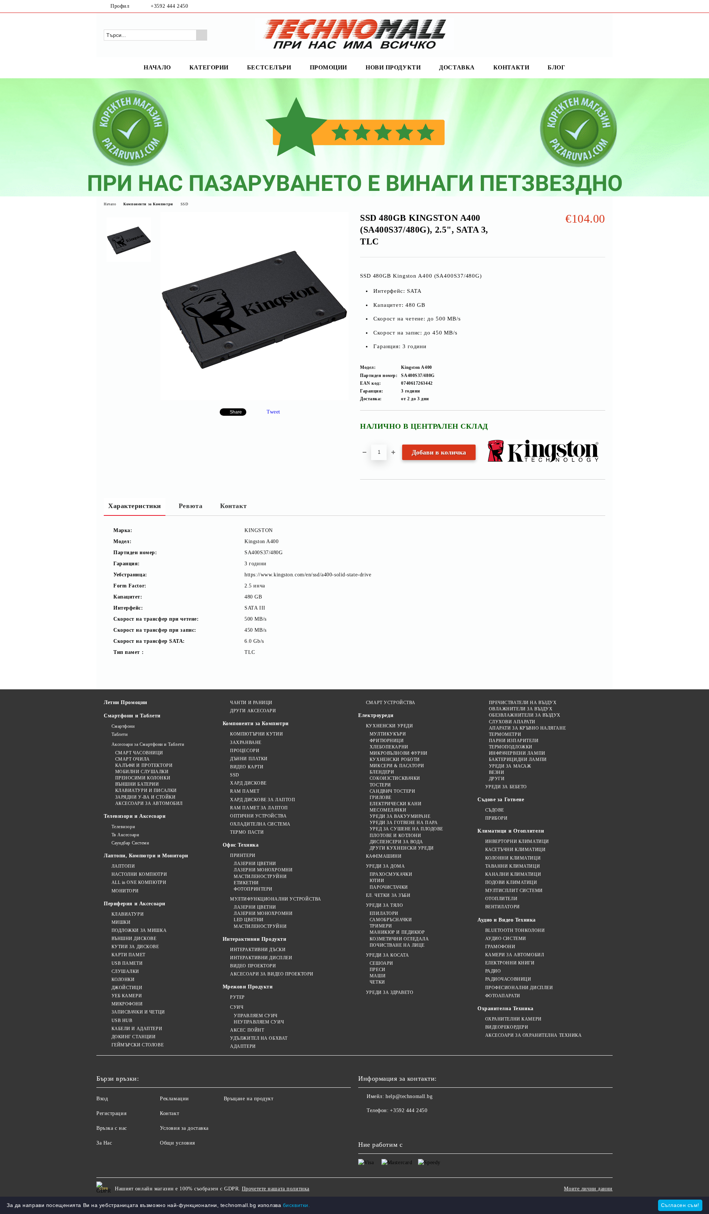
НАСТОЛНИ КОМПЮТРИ (139, 874)
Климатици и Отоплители (510, 831)
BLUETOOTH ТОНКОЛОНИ (515, 930)
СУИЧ (236, 1007)
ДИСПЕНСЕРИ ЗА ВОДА (396, 841)
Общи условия (177, 1143)
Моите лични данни (588, 1188)
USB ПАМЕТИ (127, 963)
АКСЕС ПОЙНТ (247, 1030)
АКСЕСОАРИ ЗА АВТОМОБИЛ (149, 803)
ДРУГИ (496, 778)
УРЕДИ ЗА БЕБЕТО (506, 786)
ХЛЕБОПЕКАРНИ (389, 747)
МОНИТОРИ (125, 891)
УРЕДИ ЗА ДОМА (385, 866)
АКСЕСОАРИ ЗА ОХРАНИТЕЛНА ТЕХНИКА (533, 1035)
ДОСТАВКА (457, 67)
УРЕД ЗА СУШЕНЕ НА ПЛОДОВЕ (406, 828)
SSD (184, 204)
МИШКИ (121, 922)
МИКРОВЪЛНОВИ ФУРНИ (399, 753)
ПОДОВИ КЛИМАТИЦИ (511, 882)
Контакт (233, 506)
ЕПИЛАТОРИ (384, 913)
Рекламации (174, 1098)
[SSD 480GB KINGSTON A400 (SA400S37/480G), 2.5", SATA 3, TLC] (254, 398)
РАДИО (493, 971)
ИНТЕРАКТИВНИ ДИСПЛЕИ (261, 957)
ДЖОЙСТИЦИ (127, 987)
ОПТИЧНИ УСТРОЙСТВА (258, 816)
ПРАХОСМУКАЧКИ (391, 874)
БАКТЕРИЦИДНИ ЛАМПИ (518, 759)
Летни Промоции (125, 702)
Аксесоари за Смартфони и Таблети (148, 744)
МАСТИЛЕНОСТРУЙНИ (260, 876)
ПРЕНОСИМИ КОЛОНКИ (142, 778)
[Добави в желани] (600, 429)
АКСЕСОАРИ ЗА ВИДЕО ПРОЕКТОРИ (272, 974)
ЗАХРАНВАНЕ (245, 742)
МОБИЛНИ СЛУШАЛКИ (142, 771)
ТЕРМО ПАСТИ (247, 832)
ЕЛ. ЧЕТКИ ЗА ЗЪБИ (388, 895)
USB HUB (122, 1020)
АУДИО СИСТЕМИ (505, 938)
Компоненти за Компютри (148, 204)
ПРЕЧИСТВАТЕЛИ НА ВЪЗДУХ (522, 702)
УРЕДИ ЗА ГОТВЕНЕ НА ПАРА (404, 822)
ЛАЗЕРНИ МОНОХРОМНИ (263, 869)
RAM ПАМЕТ (244, 791)
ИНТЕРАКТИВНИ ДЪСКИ (257, 949)
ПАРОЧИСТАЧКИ (389, 887)
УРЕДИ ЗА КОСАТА (387, 955)
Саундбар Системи (130, 843)
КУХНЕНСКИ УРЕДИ (389, 725)
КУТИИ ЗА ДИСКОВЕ (135, 946)
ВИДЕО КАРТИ (246, 766)
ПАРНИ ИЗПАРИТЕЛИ (514, 740)
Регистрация (111, 1113)
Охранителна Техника (505, 1008)
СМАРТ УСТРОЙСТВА (390, 702)
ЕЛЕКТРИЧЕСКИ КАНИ (395, 803)
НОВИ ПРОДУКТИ (393, 67)
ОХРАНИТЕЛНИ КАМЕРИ (513, 1019)
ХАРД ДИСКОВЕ (248, 783)
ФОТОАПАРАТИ (502, 995)
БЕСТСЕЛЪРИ (269, 67)
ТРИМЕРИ (381, 926)
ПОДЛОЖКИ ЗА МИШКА (139, 930)
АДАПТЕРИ (243, 1046)
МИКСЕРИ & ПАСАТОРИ (397, 765)
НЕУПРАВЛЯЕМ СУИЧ (259, 1022)
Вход (102, 1098)
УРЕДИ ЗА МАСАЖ (510, 766)
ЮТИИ (377, 880)
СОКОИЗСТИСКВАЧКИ (395, 778)
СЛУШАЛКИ (125, 971)
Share (236, 412)
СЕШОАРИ (381, 963)
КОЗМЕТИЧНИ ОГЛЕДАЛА (399, 939)
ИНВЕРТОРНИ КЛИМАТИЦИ (517, 841)
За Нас (104, 1143)
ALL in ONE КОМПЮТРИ (139, 882)
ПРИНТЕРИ (242, 855)
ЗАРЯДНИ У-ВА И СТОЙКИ (145, 797)
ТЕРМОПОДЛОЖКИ (510, 747)
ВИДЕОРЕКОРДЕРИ (506, 1027)
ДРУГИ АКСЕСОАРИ (253, 710)
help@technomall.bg (409, 1096)
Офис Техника (241, 845)
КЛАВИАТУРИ (128, 914)
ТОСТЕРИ (380, 785)
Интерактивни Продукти (255, 939)
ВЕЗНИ (496, 772)
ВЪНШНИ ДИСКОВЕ (134, 938)
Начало (110, 204)
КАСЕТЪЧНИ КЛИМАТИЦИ (515, 849)
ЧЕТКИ (377, 982)
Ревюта (190, 506)
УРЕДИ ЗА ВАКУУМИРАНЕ (400, 816)
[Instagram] (601, 6)
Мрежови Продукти (248, 987)
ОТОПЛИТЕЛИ (501, 898)
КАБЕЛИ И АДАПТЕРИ (137, 1028)
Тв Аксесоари (125, 834)
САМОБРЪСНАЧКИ (391, 919)
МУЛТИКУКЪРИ (388, 734)
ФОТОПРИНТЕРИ (253, 889)
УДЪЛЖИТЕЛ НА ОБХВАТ (259, 1038)
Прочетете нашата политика (275, 1188)
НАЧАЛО (157, 67)
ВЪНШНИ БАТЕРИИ (137, 784)
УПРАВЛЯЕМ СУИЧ (256, 1015)
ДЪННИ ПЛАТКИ (249, 758)
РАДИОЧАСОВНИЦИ (508, 979)
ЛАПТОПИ (123, 866)
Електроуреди (375, 715)
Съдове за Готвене (500, 799)
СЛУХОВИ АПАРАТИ (512, 721)
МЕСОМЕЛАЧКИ (388, 810)
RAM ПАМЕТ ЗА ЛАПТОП (259, 807)
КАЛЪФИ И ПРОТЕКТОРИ (143, 765)
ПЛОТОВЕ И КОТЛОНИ (395, 835)
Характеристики (134, 506)
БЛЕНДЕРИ (382, 772)
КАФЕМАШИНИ (383, 856)
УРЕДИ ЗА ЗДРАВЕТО (389, 992)
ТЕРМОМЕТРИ (505, 734)
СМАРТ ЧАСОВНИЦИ (139, 752)
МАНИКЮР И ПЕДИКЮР (397, 932)
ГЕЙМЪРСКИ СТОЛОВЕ (138, 1044)
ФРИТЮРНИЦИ (387, 740)
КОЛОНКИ (123, 979)
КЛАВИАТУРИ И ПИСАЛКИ (146, 790)
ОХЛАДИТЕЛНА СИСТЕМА (260, 824)
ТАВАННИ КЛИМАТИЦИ (512, 866)
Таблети (119, 734)
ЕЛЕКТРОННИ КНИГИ (510, 963)
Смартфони (123, 726)
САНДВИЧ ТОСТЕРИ (392, 791)
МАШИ (378, 975)
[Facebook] (590, 6)
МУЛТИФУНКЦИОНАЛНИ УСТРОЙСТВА (275, 899)
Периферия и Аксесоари (134, 903)
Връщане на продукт (249, 1098)
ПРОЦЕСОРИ (244, 750)
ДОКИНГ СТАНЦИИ (133, 1036)
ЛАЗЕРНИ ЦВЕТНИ (255, 863)
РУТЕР (237, 997)
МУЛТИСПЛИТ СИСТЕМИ (514, 890)
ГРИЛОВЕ (380, 797)
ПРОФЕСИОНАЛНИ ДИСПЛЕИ (519, 987)
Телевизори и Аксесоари (134, 816)
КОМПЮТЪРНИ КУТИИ (256, 734)
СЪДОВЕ (494, 810)
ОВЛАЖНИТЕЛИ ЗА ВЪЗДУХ (520, 708)
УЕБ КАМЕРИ (127, 995)
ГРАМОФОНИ (500, 946)
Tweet (273, 412)
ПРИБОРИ (496, 818)
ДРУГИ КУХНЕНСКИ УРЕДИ (402, 848)
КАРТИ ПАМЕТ (128, 954)
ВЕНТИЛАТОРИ (502, 906)
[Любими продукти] (586, 35)
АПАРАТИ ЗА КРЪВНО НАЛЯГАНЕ (527, 728)
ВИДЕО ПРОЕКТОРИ (253, 965)
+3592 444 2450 (169, 6)
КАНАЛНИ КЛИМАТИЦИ (513, 874)
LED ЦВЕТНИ (249, 919)
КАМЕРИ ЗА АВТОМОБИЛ (514, 954)
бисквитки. (296, 1205)
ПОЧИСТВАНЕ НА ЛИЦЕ (397, 945)
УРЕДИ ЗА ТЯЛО (384, 905)
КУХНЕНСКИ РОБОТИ (395, 759)
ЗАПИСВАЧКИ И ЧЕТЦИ (138, 1012)
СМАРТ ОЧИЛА (132, 759)
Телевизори (123, 826)
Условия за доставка (184, 1128)
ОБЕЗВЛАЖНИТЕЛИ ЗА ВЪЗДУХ (525, 715)
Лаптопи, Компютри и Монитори (146, 855)
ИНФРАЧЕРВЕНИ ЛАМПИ (517, 753)
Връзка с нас (111, 1128)
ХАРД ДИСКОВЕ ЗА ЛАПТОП (262, 799)
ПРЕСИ (377, 969)
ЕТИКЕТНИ (246, 882)
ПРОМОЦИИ (328, 67)
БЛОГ (556, 67)
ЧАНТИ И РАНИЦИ (251, 702)
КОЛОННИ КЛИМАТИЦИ (513, 858)
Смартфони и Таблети (132, 716)
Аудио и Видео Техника (506, 920)
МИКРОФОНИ (127, 1003)
